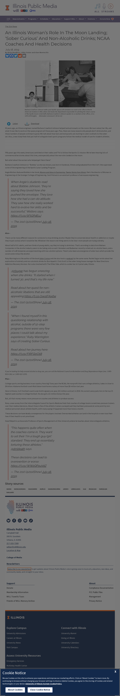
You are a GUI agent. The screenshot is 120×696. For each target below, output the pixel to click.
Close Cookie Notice (40, 689)
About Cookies (15, 689)
